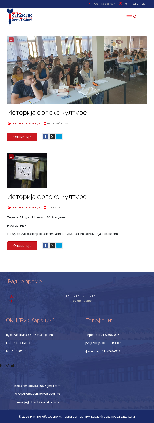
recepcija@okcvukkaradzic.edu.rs (37, 394)
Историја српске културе (47, 112)
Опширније (22, 137)
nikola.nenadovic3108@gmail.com (37, 386)
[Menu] (129, 17)
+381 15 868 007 (104, 3)
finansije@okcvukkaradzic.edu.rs (37, 402)
